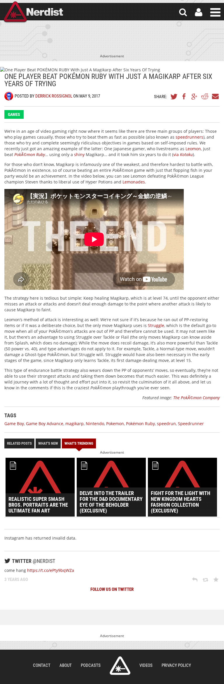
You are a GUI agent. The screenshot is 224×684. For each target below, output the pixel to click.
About (66, 665)
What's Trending (78, 443)
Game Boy (14, 423)
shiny (79, 154)
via (183, 154)
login (198, 12)
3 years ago (16, 579)
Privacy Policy (176, 665)
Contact (41, 665)
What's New (48, 443)
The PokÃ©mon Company (196, 397)
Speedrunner (191, 423)
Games (14, 114)
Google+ (194, 96)
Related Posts (19, 443)
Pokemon (115, 423)
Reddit (205, 96)
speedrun (166, 423)
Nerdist (33, 12)
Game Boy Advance (44, 423)
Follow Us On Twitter (112, 589)
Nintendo (95, 423)
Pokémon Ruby (140, 423)
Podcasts (91, 665)
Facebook (184, 96)
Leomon (193, 148)
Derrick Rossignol (53, 96)
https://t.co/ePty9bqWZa (50, 570)
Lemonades (134, 182)
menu (215, 12)
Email (215, 96)
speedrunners (189, 137)
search (183, 12)
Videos (146, 665)
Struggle (156, 325)
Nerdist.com (120, 665)
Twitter (174, 96)
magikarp (74, 423)
